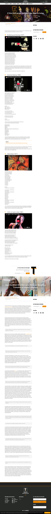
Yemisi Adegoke (8, 23)
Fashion (25, 3)
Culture (14, 3)
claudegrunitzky (15, 297)
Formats (43, 3)
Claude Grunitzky (8, 297)
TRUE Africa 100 (15, 499)
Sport (22, 3)
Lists (14, 502)
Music (18, 3)
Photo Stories (15, 501)
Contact (20, 499)
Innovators (30, 3)
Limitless (6, 3)
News (11, 3)
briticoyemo (13, 23)
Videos (14, 500)
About (20, 498)
